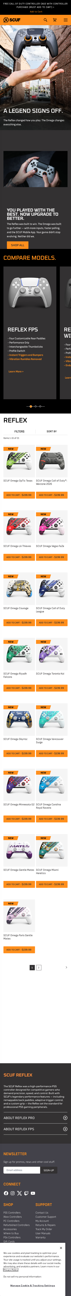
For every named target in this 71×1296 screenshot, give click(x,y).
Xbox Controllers (12, 1217)
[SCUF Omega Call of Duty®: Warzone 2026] (52, 460)
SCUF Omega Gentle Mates (18, 870)
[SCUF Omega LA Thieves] (19, 526)
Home (6, 30)
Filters (19, 431)
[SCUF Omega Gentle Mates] (19, 850)
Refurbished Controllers (16, 1225)
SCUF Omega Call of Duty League (50, 610)
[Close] (61, 1248)
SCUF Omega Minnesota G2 (18, 804)
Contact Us (42, 1212)
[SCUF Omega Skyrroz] (19, 719)
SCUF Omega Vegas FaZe (50, 546)
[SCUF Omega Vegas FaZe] (52, 526)
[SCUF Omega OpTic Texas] (19, 460)
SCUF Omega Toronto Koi (50, 673)
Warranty (40, 1237)
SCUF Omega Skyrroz (15, 739)
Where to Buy (11, 1233)
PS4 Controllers (12, 1237)
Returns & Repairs (45, 1225)
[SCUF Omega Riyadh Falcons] (19, 653)
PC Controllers (11, 1221)
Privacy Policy (10, 1269)
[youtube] (33, 1193)
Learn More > (16, 371)
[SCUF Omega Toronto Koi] (52, 653)
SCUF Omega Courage (15, 608)
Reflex (31, 30)
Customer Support (46, 1217)
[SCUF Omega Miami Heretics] (52, 850)
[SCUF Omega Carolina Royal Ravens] (52, 784)
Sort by (52, 431)
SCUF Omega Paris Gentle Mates (18, 937)
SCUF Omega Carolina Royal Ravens (48, 806)
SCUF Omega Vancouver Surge (49, 741)
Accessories (10, 1229)
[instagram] (12, 1193)
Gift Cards (9, 1241)
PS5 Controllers (19, 30)
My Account (42, 1221)
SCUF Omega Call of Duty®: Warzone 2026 (51, 482)
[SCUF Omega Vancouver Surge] (52, 719)
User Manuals (43, 1233)
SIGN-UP (49, 1170)
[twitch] (26, 1193)
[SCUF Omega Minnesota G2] (19, 784)
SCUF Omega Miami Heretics (47, 871)
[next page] (66, 967)
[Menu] (66, 20)
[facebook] (6, 1193)
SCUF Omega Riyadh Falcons (15, 675)
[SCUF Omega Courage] (19, 588)
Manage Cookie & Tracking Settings (32, 1285)
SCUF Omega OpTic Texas (17, 480)
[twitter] (19, 1193)
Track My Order (44, 1229)
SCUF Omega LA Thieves (17, 546)
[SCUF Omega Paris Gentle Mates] (19, 915)
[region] (32, 1269)
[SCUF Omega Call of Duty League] (52, 588)
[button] (11, 20)
